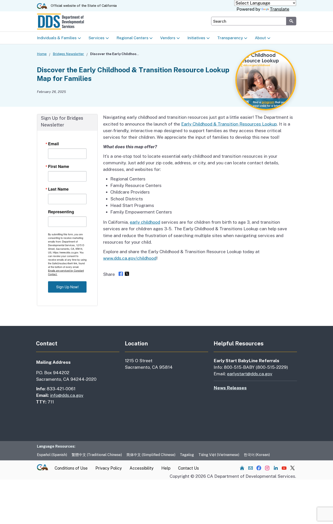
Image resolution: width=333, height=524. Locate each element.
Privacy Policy (108, 468)
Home (42, 54)
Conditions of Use (71, 468)
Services (96, 37)
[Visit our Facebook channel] (258, 467)
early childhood (145, 222)
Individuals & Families (57, 37)
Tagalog (187, 455)
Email (53, 144)
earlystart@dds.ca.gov (249, 373)
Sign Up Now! (67, 286)
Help (165, 468)
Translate (279, 9)
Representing (61, 212)
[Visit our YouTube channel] (284, 467)
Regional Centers (132, 37)
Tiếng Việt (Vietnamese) (218, 455)
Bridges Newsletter (68, 54)
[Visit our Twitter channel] (292, 467)
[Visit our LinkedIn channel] (275, 467)
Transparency (230, 37)
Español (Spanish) (52, 455)
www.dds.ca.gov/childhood (129, 258)
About (260, 37)
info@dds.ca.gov (66, 395)
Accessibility (142, 468)
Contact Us (188, 468)
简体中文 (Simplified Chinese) (150, 455)
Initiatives (196, 37)
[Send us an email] (250, 467)
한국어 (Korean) (257, 455)
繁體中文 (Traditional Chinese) (97, 455)
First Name (58, 166)
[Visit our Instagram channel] (267, 467)
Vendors (167, 37)
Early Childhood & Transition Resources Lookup (229, 123)
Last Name (58, 189)
